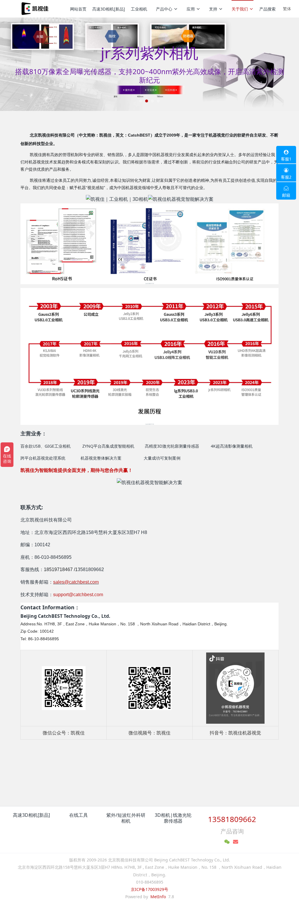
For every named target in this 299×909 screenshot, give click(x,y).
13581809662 (232, 819)
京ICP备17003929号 (149, 889)
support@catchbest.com (78, 594)
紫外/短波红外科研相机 (125, 818)
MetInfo (158, 896)
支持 (213, 9)
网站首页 (78, 9)
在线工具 (78, 815)
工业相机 (139, 9)
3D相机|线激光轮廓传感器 (173, 818)
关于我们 (240, 9)
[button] (22, 64)
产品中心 (164, 9)
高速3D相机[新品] (108, 9)
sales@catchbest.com (76, 582)
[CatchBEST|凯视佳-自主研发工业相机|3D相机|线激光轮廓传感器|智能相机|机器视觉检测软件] (34, 9)
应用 (191, 9)
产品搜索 (267, 9)
